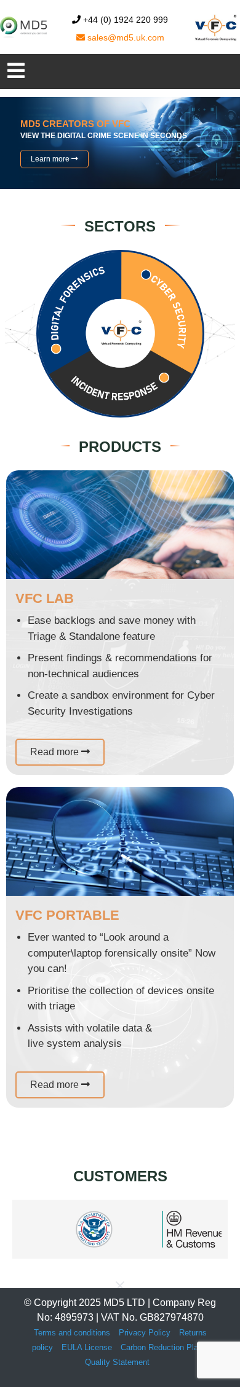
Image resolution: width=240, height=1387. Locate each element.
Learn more (51, 159)
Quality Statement (117, 1362)
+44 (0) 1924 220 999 (124, 20)
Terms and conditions (72, 1332)
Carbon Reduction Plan (161, 1347)
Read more (55, 752)
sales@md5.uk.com (124, 37)
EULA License (87, 1347)
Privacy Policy (144, 1332)
